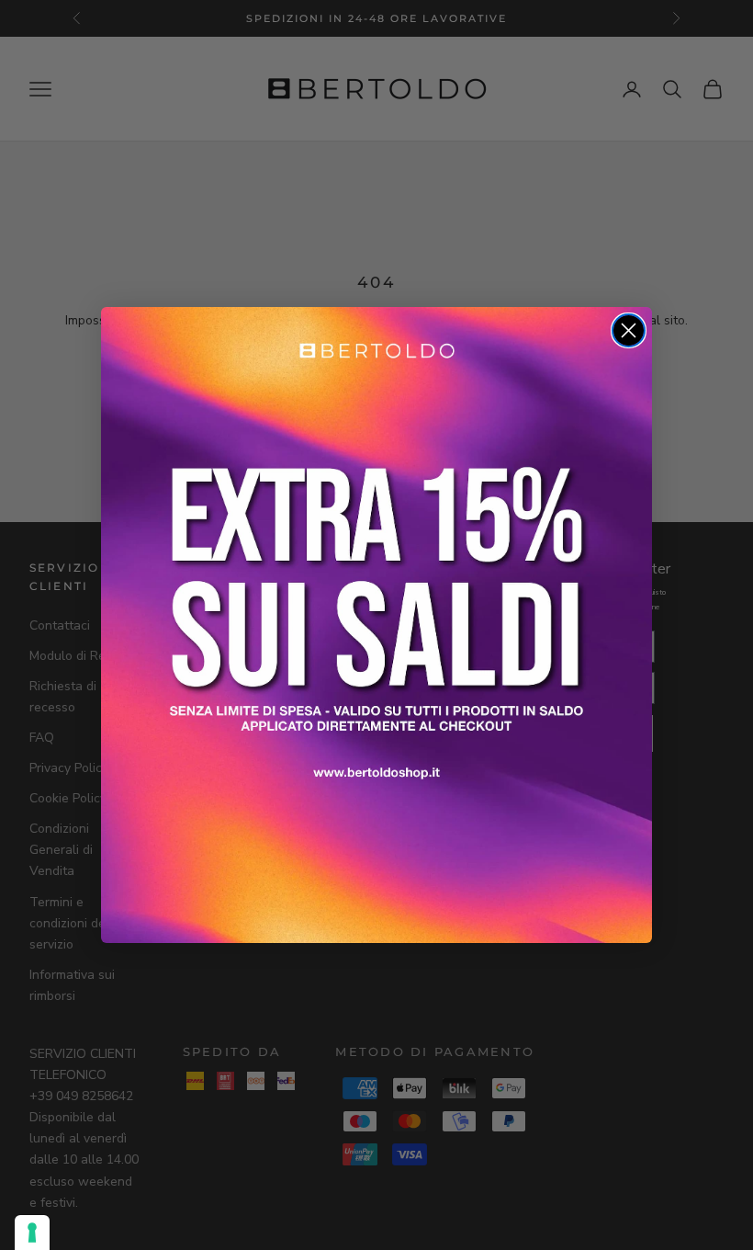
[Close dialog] (629, 330)
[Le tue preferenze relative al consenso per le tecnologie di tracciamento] (32, 1232)
